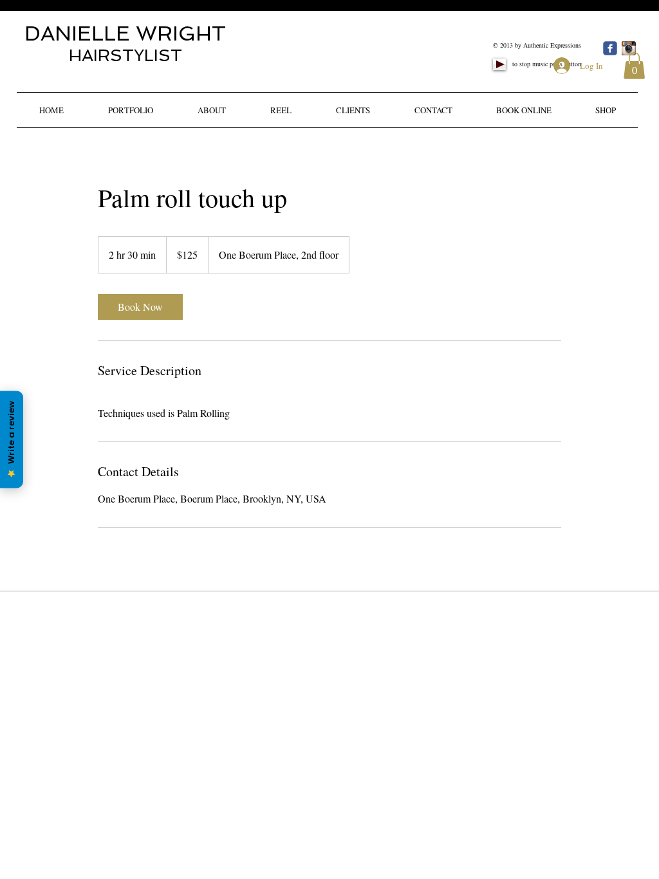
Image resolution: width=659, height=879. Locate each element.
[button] (634, 65)
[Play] (499, 64)
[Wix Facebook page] (610, 48)
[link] (140, 307)
